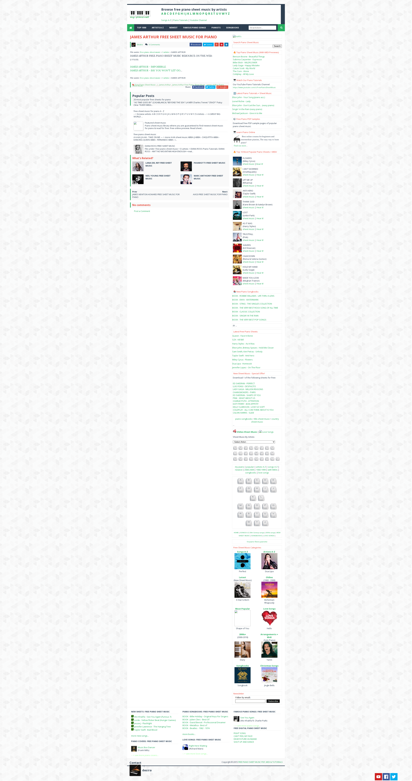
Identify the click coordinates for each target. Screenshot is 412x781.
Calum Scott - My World (244, 68)
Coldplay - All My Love (243, 74)
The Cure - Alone (241, 71)
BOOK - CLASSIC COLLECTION (246, 311)
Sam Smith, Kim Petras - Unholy (247, 351)
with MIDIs (273, 469)
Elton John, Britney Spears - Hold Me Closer (253, 347)
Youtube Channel (198, 20)
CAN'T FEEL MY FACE (243, 736)
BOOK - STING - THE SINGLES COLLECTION (252, 303)
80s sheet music (262, 418)
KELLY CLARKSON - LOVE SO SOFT (249, 406)
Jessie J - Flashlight (143, 723)
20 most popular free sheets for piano (152, 99)
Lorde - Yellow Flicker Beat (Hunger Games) (155, 720)
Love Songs (268, 431)
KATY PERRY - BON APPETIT (245, 403)
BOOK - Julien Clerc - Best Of (196, 719)
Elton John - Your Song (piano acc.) (248, 97)
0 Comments (154, 44)
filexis (257, 541)
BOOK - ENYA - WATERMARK (245, 299)
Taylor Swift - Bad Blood (145, 729)
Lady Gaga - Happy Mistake (246, 65)
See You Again (247, 717)
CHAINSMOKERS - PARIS (244, 392)
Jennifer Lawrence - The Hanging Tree (152, 726)
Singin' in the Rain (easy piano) (247, 109)
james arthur (165, 84)
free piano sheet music (150, 52)
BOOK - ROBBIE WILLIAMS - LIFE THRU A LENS (253, 295)
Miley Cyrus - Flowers (242, 359)
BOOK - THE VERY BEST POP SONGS (249, 319)
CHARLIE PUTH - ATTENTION (246, 401)
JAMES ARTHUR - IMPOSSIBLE (148, 66)
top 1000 (141, 27)
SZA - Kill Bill (238, 339)
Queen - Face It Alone (242, 335)
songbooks (232, 27)
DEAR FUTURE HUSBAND (245, 739)
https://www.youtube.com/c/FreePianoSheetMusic (254, 87)
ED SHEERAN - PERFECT (244, 383)
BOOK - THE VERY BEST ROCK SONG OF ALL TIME (255, 307)
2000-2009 (249, 469)
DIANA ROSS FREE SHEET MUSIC (160, 145)
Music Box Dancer (146, 747)
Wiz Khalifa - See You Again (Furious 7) (152, 716)
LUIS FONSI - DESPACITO (244, 386)
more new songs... (140, 735)
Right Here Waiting (198, 745)
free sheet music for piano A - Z (149, 111)
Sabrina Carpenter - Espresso (247, 59)
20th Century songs (256, 532)
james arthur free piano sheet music (188, 84)
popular (250, 466)
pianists (215, 27)
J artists (165, 52)
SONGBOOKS (256, 536)
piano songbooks (243, 418)
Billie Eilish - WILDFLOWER (245, 62)
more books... (189, 734)
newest (173, 27)
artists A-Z (158, 27)
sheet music (248, 163)
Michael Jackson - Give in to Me (247, 113)
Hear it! (259, 163)
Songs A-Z (166, 20)
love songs (263, 472)
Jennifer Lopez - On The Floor (246, 367)
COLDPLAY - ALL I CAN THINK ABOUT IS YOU (253, 409)
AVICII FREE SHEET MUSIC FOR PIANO (210, 194)
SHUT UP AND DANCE (244, 741)
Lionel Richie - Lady (241, 101)
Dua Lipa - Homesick (242, 363)
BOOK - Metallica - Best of (195, 725)
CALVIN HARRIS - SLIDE (243, 412)
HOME (236, 532)
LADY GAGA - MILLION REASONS (248, 389)
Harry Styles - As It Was (243, 343)
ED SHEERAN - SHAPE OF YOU (247, 395)
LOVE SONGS (268, 536)
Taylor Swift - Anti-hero (243, 355)
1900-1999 (261, 469)
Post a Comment (142, 211)
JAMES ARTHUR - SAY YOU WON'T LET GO (155, 70)
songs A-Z (273, 466)
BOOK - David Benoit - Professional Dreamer (204, 722)
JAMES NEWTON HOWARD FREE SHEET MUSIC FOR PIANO (156, 196)
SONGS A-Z (244, 532)
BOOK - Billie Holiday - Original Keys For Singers (205, 716)
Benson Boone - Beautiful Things (249, 56)
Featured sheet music (155, 122)
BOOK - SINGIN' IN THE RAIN (245, 315)
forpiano (250, 541)
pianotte (263, 541)
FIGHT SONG (240, 733)
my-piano (239, 466)
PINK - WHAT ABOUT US (244, 398)
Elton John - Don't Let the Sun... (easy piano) (253, 105)
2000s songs (270, 532)
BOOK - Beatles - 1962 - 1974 (196, 728)
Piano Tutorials (180, 20)
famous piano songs (194, 27)
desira (147, 770)
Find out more (240, 145)
